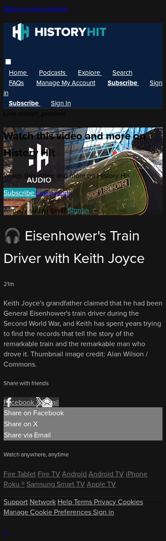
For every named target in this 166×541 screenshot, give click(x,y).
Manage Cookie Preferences (48, 512)
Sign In (61, 103)
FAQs (16, 83)
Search (122, 72)
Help (66, 502)
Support (16, 502)
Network (43, 502)
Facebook (20, 402)
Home (18, 72)
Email (50, 402)
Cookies (130, 502)
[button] (8, 62)
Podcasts (53, 72)
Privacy (106, 502)
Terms (84, 502)
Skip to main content (35, 9)
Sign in (78, 210)
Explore (90, 72)
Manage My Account (65, 83)
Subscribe (20, 193)
